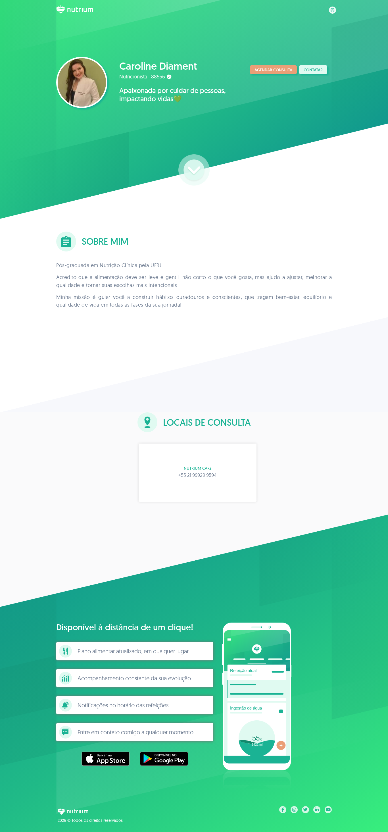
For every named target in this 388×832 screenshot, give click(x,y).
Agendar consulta (273, 69)
